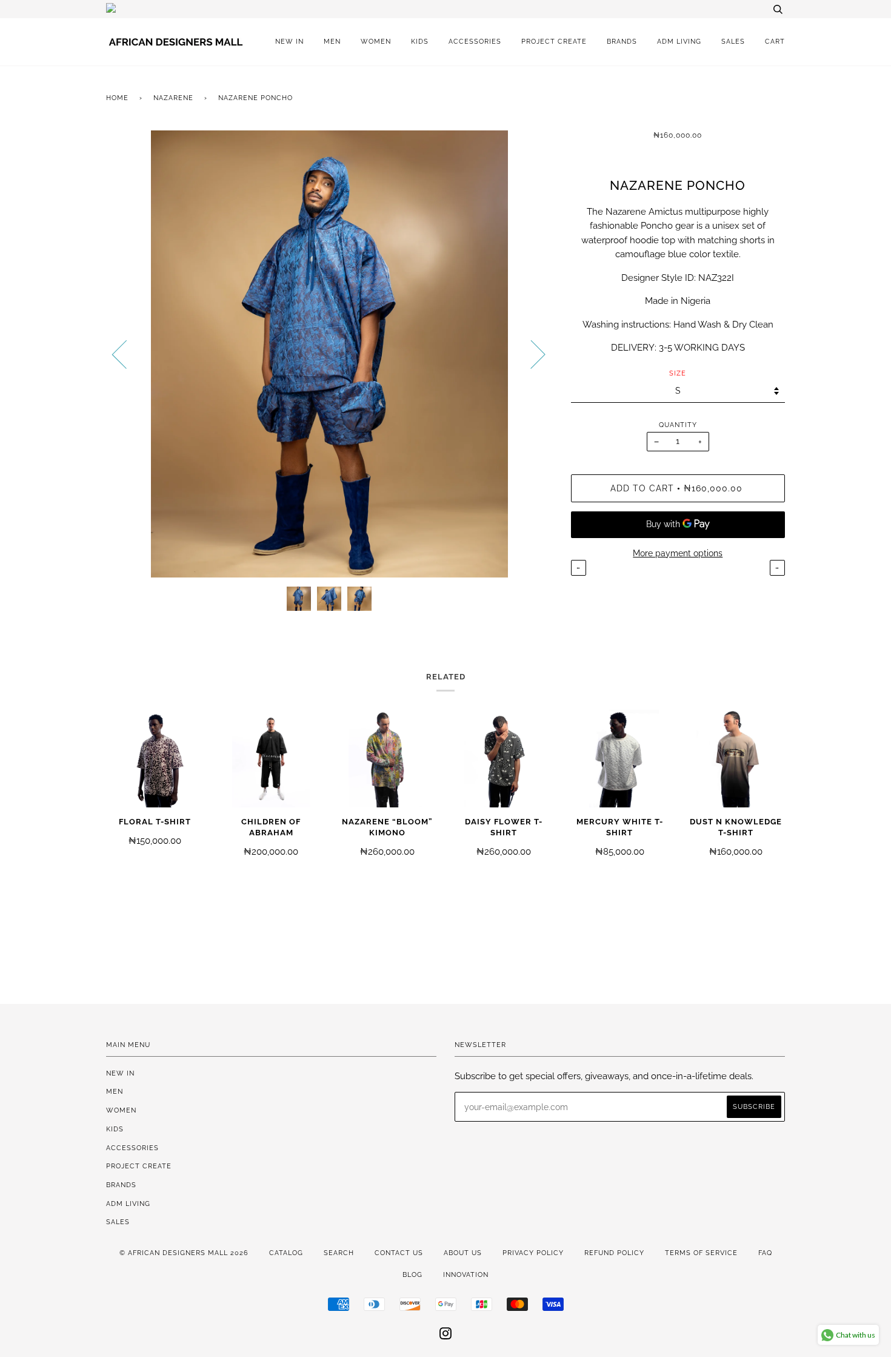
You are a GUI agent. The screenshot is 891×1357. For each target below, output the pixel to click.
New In (289, 41)
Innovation (466, 1274)
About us (463, 1252)
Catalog (286, 1252)
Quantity (678, 424)
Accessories (475, 41)
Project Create (554, 41)
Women (376, 41)
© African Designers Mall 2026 (184, 1252)
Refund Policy (614, 1252)
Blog (412, 1274)
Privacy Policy (533, 1252)
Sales (733, 41)
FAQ (765, 1252)
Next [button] (531, 353)
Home (117, 97)
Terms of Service (701, 1252)
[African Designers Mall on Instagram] (445, 1336)
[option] (329, 353)
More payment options (677, 553)
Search (339, 1252)
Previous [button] (126, 353)
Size (677, 373)
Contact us (399, 1252)
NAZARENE (173, 97)
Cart (775, 41)
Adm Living (679, 41)
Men (332, 41)
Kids (420, 41)
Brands (622, 41)
